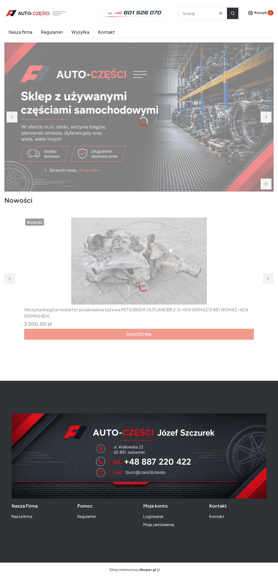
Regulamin (86, 516)
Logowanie (153, 516)
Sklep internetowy (132, 570)
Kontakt (216, 516)
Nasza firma (22, 516)
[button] (232, 13)
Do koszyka (139, 334)
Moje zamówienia (158, 524)
